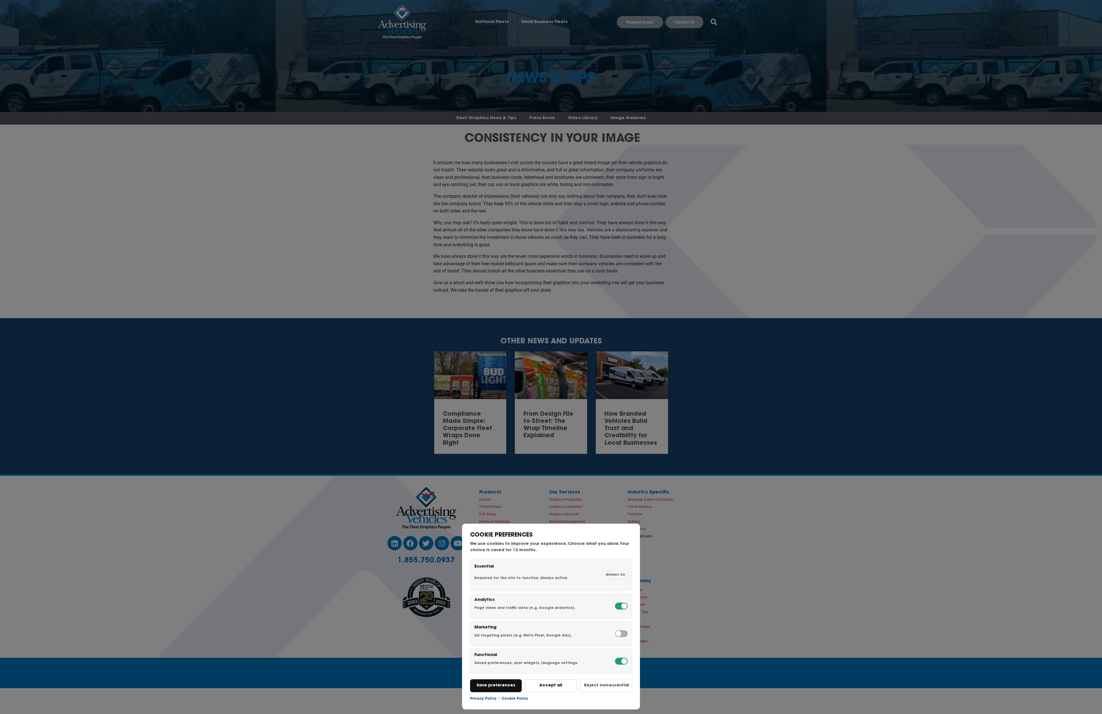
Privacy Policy (483, 699)
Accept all (550, 686)
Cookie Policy (515, 699)
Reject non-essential (606, 686)
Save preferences (496, 686)
